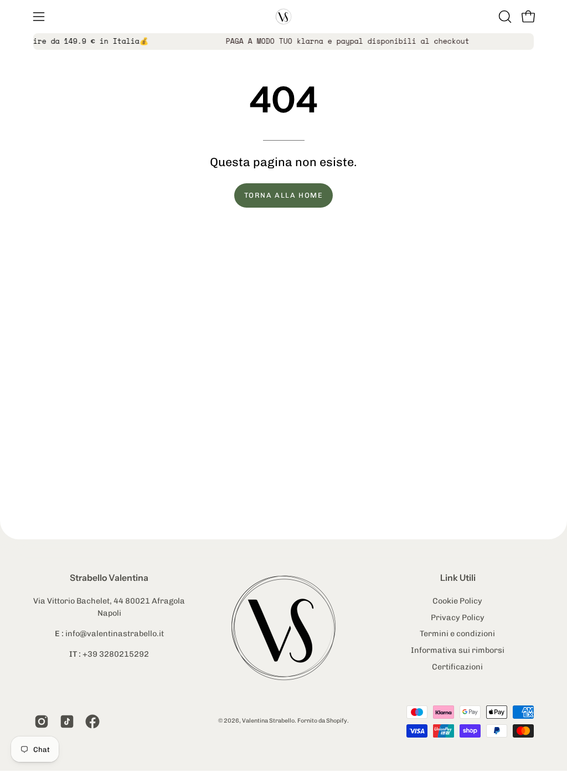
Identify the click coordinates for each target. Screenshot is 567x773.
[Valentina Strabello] (283, 16)
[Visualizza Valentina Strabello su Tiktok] (67, 721)
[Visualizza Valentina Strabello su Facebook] (92, 721)
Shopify (336, 720)
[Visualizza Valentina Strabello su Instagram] (41, 721)
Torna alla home (283, 195)
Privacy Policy (457, 617)
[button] (504, 16)
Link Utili (458, 578)
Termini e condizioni (458, 633)
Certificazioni (457, 666)
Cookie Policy (458, 601)
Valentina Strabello (268, 720)
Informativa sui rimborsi (457, 650)
